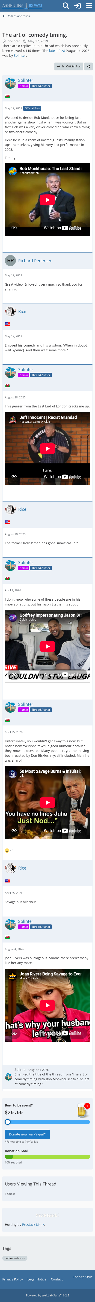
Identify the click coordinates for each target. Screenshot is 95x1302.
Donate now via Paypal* (27, 1134)
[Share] (88, 66)
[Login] (77, 6)
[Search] (66, 5)
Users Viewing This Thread (30, 1184)
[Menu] (89, 5)
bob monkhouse (15, 1258)
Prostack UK (31, 1224)
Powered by (47, 1295)
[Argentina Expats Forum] (22, 5)
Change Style (83, 1277)
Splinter (14, 41)
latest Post (57, 50)
